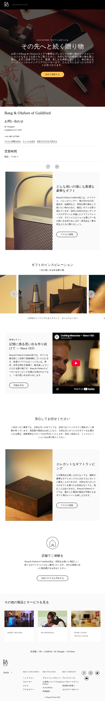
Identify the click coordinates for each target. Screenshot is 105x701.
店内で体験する (54, 75)
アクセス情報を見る (12, 141)
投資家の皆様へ (72, 686)
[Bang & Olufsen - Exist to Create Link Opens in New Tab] (7, 6)
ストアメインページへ (20, 4)
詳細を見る (21, 385)
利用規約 (52, 691)
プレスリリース (72, 678)
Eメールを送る (29, 141)
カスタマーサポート (72, 689)
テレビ (33, 686)
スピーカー (33, 682)
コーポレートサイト (72, 682)
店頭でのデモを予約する (47, 141)
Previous (14, 294)
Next (91, 294)
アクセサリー (33, 689)
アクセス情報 (69, 235)
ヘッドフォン (33, 678)
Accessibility (52, 688)
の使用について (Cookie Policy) (52, 683)
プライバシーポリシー (52, 678)
